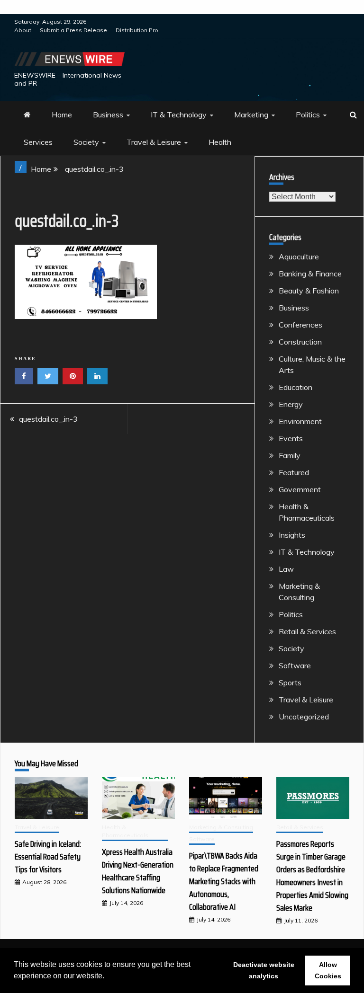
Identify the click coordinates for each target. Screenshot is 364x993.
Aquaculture (299, 256)
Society (86, 142)
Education (295, 387)
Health (220, 142)
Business (108, 114)
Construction (300, 341)
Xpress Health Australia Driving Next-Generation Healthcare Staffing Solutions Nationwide (137, 871)
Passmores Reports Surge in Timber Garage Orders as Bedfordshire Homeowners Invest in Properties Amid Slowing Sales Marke (312, 875)
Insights (292, 535)
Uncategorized (304, 716)
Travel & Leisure (154, 142)
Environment (300, 421)
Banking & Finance (310, 273)
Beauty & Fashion (309, 290)
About (22, 30)
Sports (290, 682)
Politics (308, 114)
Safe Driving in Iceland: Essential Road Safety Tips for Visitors (48, 856)
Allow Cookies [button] (328, 970)
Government (300, 489)
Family (289, 455)
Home (62, 114)
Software (295, 665)
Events (291, 438)
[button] (107, 976)
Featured (294, 472)
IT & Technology (179, 114)
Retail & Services (307, 631)
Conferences (300, 324)
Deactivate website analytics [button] (263, 970)
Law (286, 569)
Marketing (251, 114)
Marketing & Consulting (221, 827)
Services (38, 142)
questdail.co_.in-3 (48, 419)
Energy (291, 404)
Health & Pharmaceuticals (125, 831)
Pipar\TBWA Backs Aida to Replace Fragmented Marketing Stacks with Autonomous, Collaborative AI (223, 881)
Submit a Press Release (73, 30)
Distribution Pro (137, 30)
